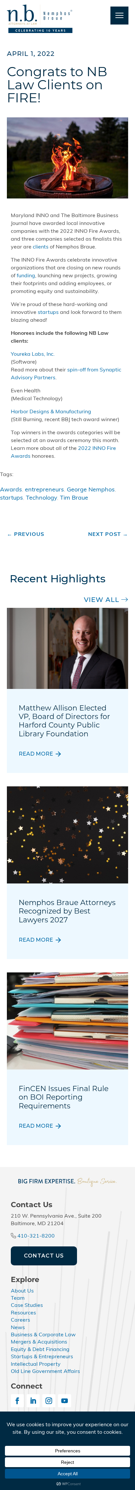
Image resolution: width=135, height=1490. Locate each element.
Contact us (44, 1256)
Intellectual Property (36, 1364)
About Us (22, 1291)
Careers (20, 1320)
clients (40, 247)
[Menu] (119, 16)
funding (26, 276)
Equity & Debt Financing (40, 1349)
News (18, 1327)
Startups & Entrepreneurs (42, 1357)
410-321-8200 (36, 1236)
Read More (36, 754)
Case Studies (27, 1305)
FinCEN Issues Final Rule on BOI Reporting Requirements (63, 1097)
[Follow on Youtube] (64, 1400)
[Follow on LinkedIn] (33, 1400)
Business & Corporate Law (43, 1335)
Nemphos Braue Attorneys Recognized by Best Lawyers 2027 (67, 911)
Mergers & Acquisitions (39, 1342)
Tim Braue (74, 498)
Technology (41, 498)
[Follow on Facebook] (17, 1400)
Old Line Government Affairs (45, 1371)
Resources (23, 1313)
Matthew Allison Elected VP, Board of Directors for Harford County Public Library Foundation (64, 721)
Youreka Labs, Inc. (33, 354)
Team (18, 1298)
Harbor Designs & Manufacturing (51, 412)
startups (48, 312)
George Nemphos (91, 490)
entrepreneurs (44, 490)
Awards (11, 490)
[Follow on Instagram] (48, 1400)
